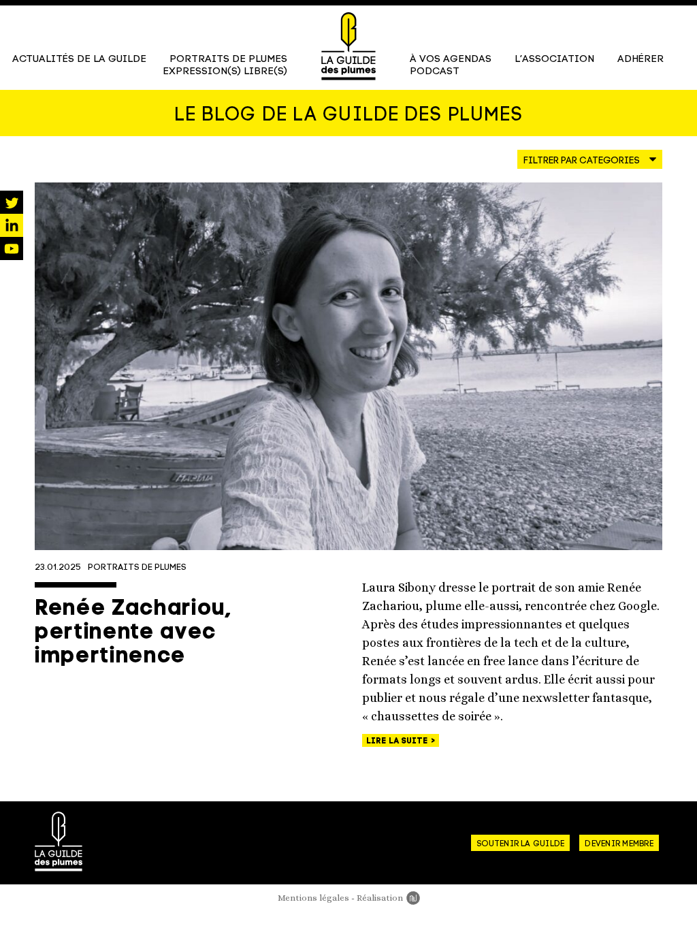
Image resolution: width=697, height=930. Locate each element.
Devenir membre (619, 844)
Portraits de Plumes (228, 59)
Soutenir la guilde (520, 844)
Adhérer (640, 59)
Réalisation (388, 898)
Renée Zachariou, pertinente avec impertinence (133, 633)
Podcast (434, 72)
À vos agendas (450, 59)
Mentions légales (313, 898)
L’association (554, 59)
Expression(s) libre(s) (225, 72)
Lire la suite (398, 741)
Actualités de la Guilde (79, 59)
